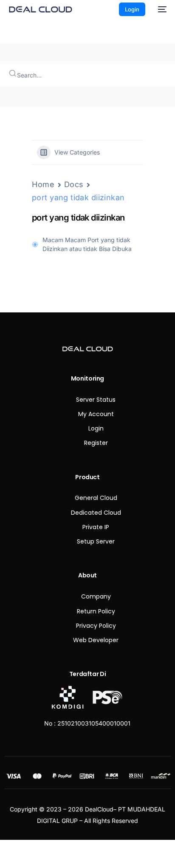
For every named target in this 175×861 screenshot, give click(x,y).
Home (43, 184)
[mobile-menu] (160, 9)
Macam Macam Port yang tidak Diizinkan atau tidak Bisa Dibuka (87, 244)
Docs (74, 184)
